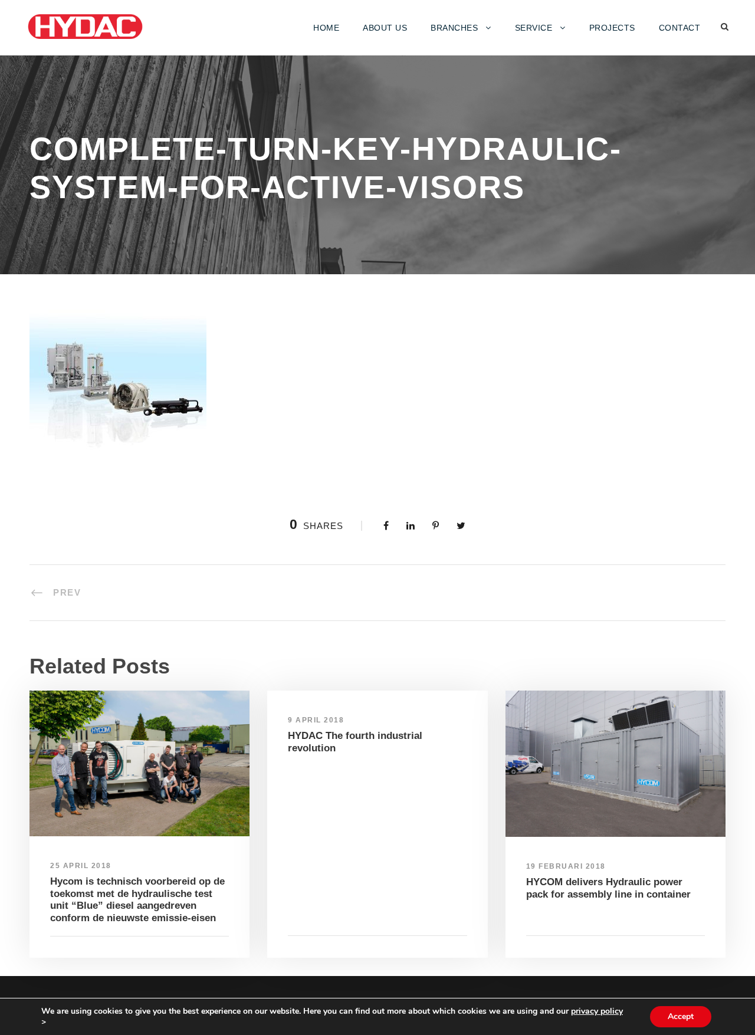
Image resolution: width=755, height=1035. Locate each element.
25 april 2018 (80, 866)
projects (612, 27)
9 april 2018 (316, 720)
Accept (681, 1016)
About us (385, 27)
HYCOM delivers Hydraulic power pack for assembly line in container (608, 887)
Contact (680, 27)
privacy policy (597, 1011)
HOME (326, 27)
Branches (454, 27)
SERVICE (534, 27)
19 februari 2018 (566, 866)
